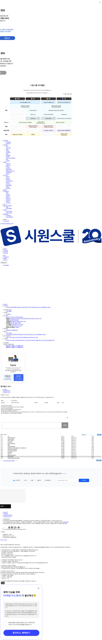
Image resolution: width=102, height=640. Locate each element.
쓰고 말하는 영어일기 (48, 130)
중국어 (7, 178)
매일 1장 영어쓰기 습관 (32, 337)
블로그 (9, 345)
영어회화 (5, 140)
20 (13, 460)
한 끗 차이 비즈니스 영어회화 (25, 122)
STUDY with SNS (32, 110)
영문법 (7, 156)
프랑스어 (8, 165)
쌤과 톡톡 (13, 307)
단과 (11, 317)
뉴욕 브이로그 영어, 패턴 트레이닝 (64, 118)
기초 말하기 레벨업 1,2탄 (48, 102)
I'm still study (10, 456)
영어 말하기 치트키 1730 (35, 318)
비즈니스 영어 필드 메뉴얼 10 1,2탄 (40, 122)
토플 (7, 153)
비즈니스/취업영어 (10, 158)
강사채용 (8, 215)
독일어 (7, 166)
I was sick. (10, 442)
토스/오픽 (8, 147)
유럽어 (5, 162)
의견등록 (84, 480)
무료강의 (8, 330)
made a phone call (12, 455)
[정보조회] (65, 522)
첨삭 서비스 (38, 307)
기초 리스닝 (32, 118)
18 (11, 460)
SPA (7, 159)
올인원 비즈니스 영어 (17, 325)
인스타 (14, 345)
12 (5, 460)
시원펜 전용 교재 (19, 317)
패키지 (7, 317)
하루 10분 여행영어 (14, 320)
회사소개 (5, 512)
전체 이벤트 (9, 333)
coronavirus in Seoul (12, 450)
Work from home (11, 446)
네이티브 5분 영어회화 (20, 337)
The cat (9, 453)
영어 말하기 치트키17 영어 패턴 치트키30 (25, 106)
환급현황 (43, 307)
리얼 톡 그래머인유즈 (15, 322)
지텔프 (7, 150)
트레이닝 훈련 (48, 118)
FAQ (35, 340)
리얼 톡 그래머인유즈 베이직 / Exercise (33, 126)
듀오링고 (8, 155)
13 (6, 460)
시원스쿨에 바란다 (49, 340)
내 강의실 (5, 305)
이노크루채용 (9, 217)
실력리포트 (19, 307)
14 (7, 460)
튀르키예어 (9, 185)
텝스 (7, 149)
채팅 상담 (22, 340)
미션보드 (48, 307)
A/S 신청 (43, 340)
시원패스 (17, 327)
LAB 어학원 (9, 211)
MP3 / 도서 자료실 (10, 337)
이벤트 (5, 304)
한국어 (5, 189)
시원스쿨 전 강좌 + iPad (17, 324)
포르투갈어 (9, 172)
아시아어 (5, 175)
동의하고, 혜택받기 (21, 633)
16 (9, 460)
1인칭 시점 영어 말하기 (48, 114)
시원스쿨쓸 (9, 208)
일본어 (7, 176)
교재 (13, 317)
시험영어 (5, 145)
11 (3, 460)
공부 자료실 (32, 307)
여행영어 (33, 134)
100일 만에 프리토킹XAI (23, 318)
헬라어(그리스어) (10, 170)
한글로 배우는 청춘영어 (17, 134)
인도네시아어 (9, 181)
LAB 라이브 (9, 212)
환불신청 (38, 340)
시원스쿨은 (6, 265)
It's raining (10, 452)
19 (12, 460)
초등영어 (8, 143)
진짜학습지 (6, 191)
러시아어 (8, 168)
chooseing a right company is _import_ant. (17, 447)
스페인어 (8, 163)
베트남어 (8, 179)
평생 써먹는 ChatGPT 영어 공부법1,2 (56, 110)
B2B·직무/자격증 (7, 205)
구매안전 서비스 (7, 516)
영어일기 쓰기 (6, 392)
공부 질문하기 (25, 307)
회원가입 (5, 250)
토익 (7, 146)
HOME (5, 389)
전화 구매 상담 (15, 340)
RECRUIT (5, 214)
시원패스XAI (13, 318)
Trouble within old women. (14, 458)
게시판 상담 (9, 340)
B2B (7, 207)
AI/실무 (8, 160)
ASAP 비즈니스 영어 (60, 122)
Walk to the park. (11, 437)
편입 (4, 204)
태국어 (7, 182)
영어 (7, 192)
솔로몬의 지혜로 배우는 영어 (64, 134)
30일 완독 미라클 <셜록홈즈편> (64, 130)
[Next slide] (21, 527)
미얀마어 (8, 184)
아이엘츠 (8, 152)
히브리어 (8, 188)
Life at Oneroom (11, 443)
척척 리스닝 (32, 114)
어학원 (5, 209)
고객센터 (5, 251)
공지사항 (5, 253)
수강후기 (8, 314)
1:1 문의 (27, 340)
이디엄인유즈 (64, 114)
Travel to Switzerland (12, 449)
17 (10, 460)
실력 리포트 (14, 334)
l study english (11, 439)
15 (8, 460)
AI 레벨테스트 (14, 330)
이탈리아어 (9, 169)
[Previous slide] (4, 527)
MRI (9, 444)
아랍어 (7, 186)
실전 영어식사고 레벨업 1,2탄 (64, 102)
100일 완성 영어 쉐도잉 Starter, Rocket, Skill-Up (56, 106)
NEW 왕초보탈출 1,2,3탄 (25, 102)
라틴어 (7, 173)
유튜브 (20, 345)
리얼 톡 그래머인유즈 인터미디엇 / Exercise (48, 126)
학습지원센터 (6, 390)
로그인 (5, 248)
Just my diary (10, 440)
